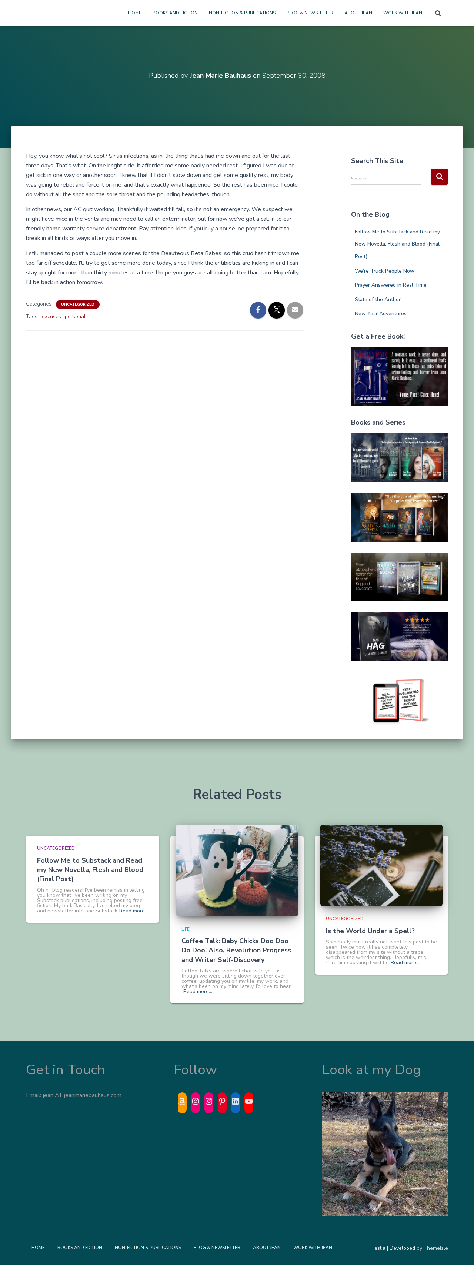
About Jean (358, 13)
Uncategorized (77, 304)
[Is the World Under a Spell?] (381, 865)
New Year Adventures (381, 313)
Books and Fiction (175, 13)
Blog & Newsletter (310, 13)
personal (75, 316)
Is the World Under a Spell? (370, 930)
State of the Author (378, 299)
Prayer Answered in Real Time (391, 285)
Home (134, 13)
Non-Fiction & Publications (242, 13)
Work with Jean (402, 13)
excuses (51, 316)
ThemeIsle (436, 1248)
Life (185, 929)
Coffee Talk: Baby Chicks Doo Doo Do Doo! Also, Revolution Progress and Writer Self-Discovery (236, 950)
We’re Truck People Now (384, 270)
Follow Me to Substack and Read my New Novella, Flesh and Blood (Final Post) (397, 244)
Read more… (133, 910)
